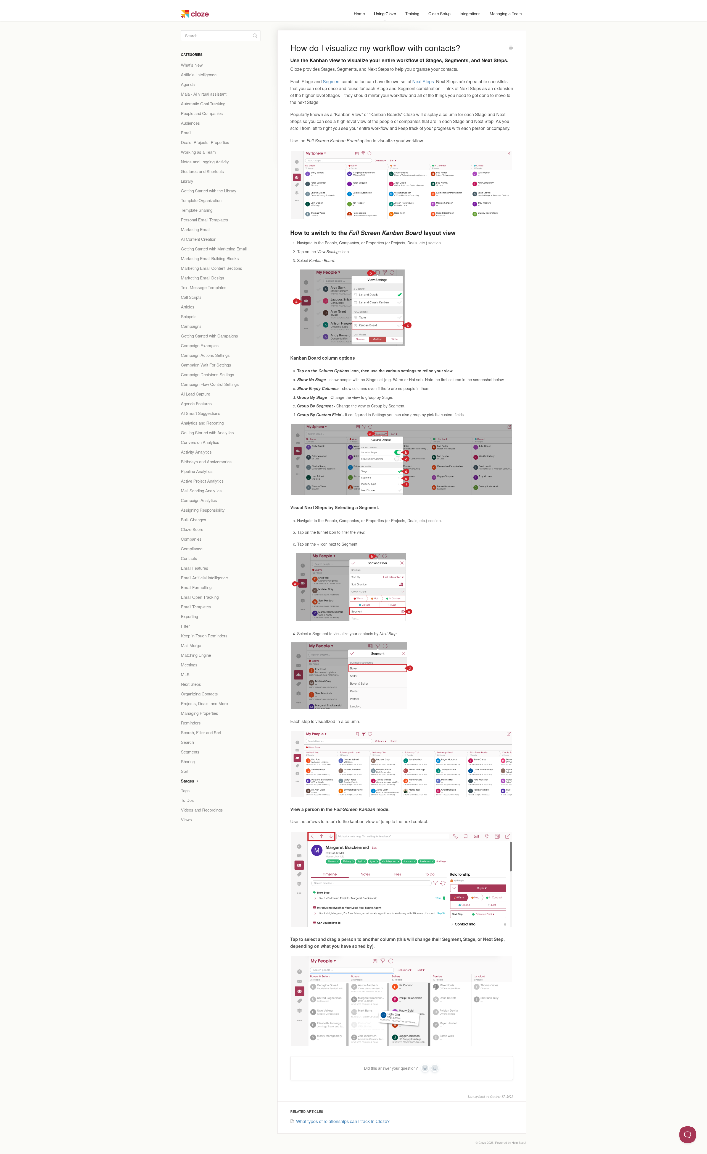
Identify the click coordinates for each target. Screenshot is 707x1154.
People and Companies (202, 113)
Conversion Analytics (200, 442)
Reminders (191, 723)
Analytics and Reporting (202, 423)
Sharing (188, 761)
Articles (187, 307)
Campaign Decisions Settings (207, 374)
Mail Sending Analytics (201, 490)
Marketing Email (195, 229)
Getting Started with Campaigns (209, 336)
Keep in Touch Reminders (204, 636)
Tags (185, 790)
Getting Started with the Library (208, 190)
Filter (185, 626)
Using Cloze (385, 13)
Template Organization (201, 200)
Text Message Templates (203, 287)
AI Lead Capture (195, 394)
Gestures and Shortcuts (202, 171)
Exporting (189, 616)
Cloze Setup (439, 13)
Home (359, 13)
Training (412, 13)
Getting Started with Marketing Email (214, 249)
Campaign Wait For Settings (206, 365)
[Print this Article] (511, 48)
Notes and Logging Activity (205, 161)
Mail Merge (191, 645)
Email (186, 132)
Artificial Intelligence (199, 74)
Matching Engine (196, 655)
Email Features (194, 568)
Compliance (191, 548)
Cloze (482, 1142)
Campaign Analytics (199, 500)
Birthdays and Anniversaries (206, 461)
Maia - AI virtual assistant (203, 94)
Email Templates (196, 606)
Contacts (189, 558)
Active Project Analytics (202, 481)
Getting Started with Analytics (207, 432)
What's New (192, 65)
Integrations (470, 13)
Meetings (189, 665)
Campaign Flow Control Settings (210, 384)
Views (186, 819)
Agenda (188, 84)
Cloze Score (192, 529)
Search (187, 742)
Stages (188, 781)
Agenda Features (196, 403)
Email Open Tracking (200, 597)
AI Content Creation (198, 239)
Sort (184, 771)
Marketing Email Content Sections (211, 268)
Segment (332, 81)
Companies (191, 539)
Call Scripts (191, 297)
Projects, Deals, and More (204, 703)
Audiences (190, 123)
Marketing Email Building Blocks (210, 258)
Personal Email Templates (204, 220)
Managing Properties (199, 713)
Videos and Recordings (202, 810)
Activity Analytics (196, 452)
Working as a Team (198, 152)
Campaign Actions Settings (205, 355)
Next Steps (423, 81)
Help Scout (519, 1142)
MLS (185, 674)
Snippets (189, 316)
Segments (190, 752)
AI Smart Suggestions (200, 413)
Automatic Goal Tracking (203, 103)
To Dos (187, 800)
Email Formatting (196, 587)
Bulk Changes (193, 519)
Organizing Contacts (199, 694)
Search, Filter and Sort (201, 732)
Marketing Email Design (202, 278)
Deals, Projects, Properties (205, 142)
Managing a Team (506, 13)
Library (187, 181)
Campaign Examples (200, 345)
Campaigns (191, 326)
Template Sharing (196, 210)
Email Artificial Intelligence (204, 577)
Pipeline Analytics (197, 471)
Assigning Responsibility (203, 510)
